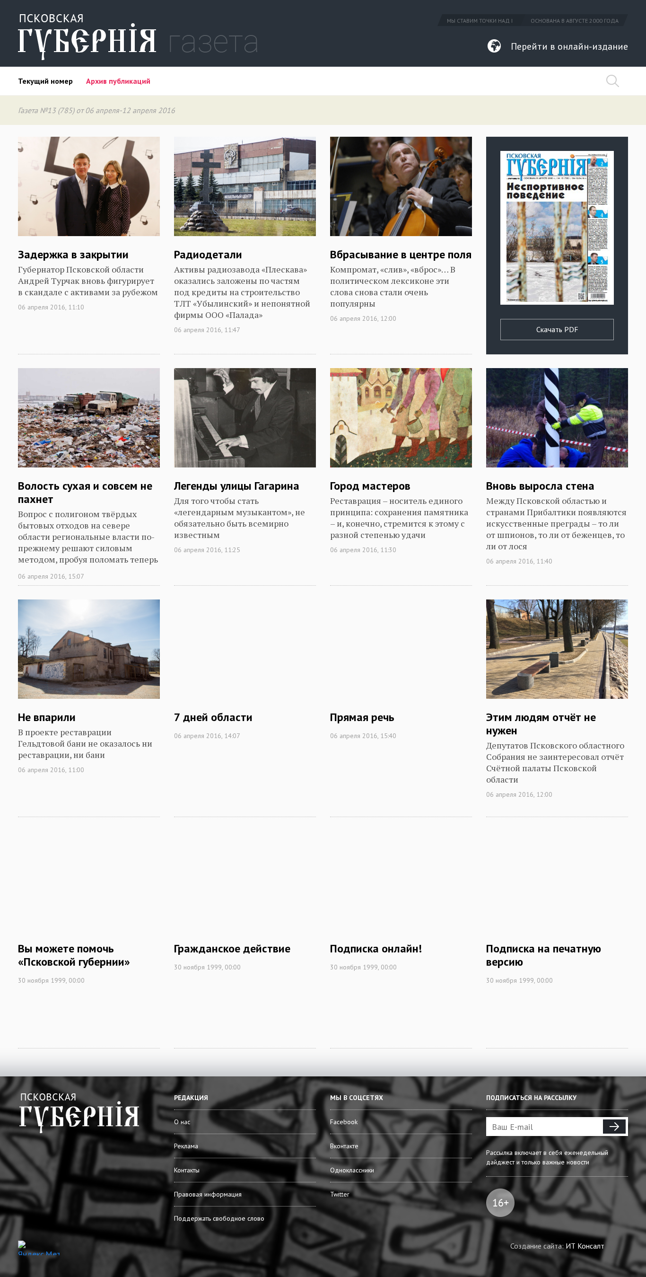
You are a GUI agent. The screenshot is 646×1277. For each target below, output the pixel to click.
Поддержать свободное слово (219, 1218)
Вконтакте (344, 1146)
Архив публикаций (118, 81)
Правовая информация (208, 1194)
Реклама (186, 1146)
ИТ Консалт (585, 1246)
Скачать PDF (557, 329)
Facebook (344, 1122)
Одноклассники (352, 1170)
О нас (182, 1122)
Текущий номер (45, 81)
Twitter (339, 1194)
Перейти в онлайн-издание (569, 46)
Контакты (187, 1170)
